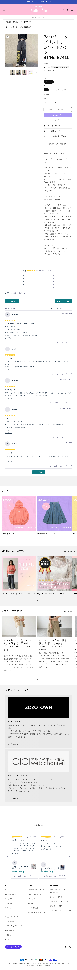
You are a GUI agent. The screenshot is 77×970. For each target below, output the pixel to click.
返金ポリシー (35, 963)
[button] (4, 9)
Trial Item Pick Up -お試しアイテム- (17, 594)
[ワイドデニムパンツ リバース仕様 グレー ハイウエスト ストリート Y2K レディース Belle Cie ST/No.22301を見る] (33, 866)
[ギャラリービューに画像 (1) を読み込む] (12, 72)
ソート (51, 309)
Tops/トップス (8, 534)
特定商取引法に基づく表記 (36, 912)
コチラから (12, 744)
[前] (7, 856)
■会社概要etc (9, 930)
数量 (45, 98)
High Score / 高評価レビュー (49, 594)
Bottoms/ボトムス (45, 534)
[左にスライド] (7, 72)
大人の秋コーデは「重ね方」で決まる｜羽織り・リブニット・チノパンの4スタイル (19, 645)
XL (65, 90)
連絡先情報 (48, 965)
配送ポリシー (51, 70)
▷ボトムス (8, 903)
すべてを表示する (69, 551)
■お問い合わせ (10, 935)
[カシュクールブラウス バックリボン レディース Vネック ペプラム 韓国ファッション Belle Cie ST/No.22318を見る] (62, 867)
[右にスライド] (36, 72)
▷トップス (8, 899)
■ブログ (7, 939)
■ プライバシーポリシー (36, 899)
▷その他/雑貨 (9, 921)
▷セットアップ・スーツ (13, 917)
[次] (69, 856)
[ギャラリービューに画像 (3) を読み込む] (24, 72)
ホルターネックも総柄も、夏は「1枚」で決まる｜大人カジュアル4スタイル (54, 643)
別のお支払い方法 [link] (58, 120)
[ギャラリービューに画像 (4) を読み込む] (30, 72)
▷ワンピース (9, 908)
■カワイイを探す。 (11, 894)
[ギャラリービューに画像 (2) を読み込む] (18, 72)
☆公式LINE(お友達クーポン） (15, 926)
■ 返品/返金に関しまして (36, 894)
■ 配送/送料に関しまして (36, 890)
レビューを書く (65, 301)
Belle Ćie (15, 963)
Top (6, 890)
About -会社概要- (33, 908)
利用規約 (30, 903)
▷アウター (8, 912)
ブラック (49, 82)
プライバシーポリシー (47, 963)
